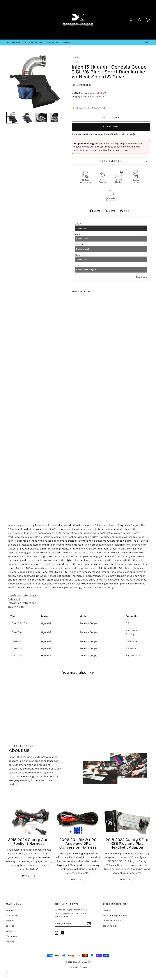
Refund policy (110, 926)
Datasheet (14, 599)
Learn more (121, 150)
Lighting (10, 941)
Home (75, 57)
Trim (78, 255)
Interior (10, 920)
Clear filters (140, 277)
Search (107, 910)
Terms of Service (112, 920)
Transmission (12, 915)
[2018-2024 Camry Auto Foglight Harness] (29, 822)
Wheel (9, 931)
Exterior (10, 926)
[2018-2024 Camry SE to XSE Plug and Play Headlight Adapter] (127, 822)
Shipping (76, 96)
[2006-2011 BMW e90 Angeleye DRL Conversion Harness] (78, 822)
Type (78, 265)
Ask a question (110, 161)
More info (29, 876)
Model (79, 245)
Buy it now (111, 126)
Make (78, 234)
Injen (75, 62)
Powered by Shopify (78, 967)
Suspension (12, 936)
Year (78, 224)
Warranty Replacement (115, 915)
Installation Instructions (22, 595)
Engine (9, 910)
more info (127, 880)
